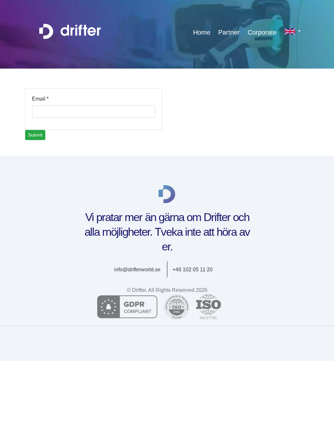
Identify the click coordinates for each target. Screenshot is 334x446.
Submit (35, 134)
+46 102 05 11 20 (193, 269)
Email (40, 99)
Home (201, 32)
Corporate (262, 32)
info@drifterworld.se (137, 269)
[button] (292, 31)
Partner (229, 32)
